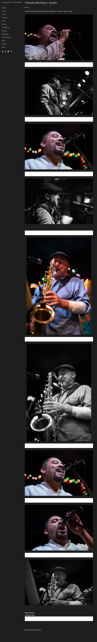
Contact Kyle (29, 615)
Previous (28, 634)
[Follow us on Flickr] (8, 52)
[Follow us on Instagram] (11, 52)
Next (91, 634)
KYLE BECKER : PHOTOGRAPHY (12, 2)
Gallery (28, 7)
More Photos (29, 613)
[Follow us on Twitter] (2, 52)
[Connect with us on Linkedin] (5, 52)
